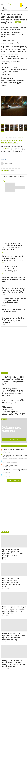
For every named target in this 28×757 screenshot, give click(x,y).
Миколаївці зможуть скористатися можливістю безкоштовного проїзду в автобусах (13, 392)
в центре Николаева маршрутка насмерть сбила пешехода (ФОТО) (12, 140)
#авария (2, 159)
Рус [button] (5, 8)
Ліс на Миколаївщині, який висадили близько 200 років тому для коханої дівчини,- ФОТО (13, 380)
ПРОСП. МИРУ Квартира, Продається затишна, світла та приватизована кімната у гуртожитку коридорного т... (13, 637)
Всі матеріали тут (14, 439)
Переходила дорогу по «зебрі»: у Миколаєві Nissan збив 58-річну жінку (13, 279)
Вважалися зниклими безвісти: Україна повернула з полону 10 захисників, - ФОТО (13, 320)
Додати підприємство (14, 480)
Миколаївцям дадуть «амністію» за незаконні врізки (13, 310)
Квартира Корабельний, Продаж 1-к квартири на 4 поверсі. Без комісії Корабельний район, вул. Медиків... (14, 610)
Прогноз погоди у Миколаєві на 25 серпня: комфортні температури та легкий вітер (13, 258)
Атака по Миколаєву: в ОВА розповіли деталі (13, 401)
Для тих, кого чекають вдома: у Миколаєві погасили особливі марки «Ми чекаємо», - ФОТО (13, 290)
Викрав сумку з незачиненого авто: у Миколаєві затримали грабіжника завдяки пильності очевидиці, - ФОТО (13, 247)
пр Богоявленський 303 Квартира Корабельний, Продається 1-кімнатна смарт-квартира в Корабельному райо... (13, 554)
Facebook (5, 149)
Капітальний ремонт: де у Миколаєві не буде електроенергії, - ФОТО (11, 269)
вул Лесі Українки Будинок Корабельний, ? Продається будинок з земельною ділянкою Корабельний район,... (13, 663)
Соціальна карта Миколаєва (11, 429)
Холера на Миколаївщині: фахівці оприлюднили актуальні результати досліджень (14, 301)
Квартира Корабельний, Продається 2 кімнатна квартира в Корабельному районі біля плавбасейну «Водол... (11, 582)
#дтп (6, 159)
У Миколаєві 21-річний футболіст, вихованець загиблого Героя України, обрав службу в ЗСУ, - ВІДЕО (13, 410)
